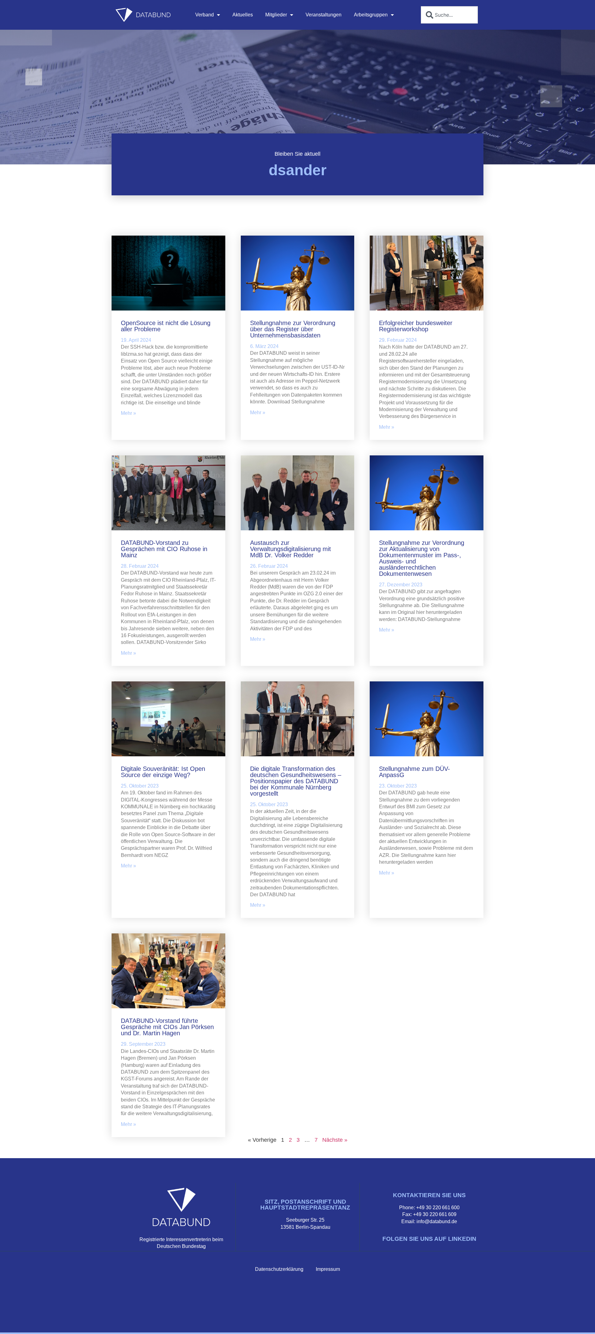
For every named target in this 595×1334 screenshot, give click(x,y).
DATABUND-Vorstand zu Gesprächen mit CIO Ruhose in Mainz (164, 548)
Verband (204, 14)
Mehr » (128, 413)
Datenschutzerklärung (279, 1269)
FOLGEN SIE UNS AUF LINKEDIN (429, 1239)
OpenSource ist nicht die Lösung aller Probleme (165, 325)
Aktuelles (242, 14)
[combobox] (449, 15)
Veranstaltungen (324, 14)
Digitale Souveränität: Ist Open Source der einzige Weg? (163, 771)
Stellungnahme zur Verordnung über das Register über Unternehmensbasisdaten (292, 329)
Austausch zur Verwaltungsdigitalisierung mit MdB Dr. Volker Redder (290, 548)
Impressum (328, 1269)
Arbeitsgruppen (371, 14)
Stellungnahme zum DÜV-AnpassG (414, 771)
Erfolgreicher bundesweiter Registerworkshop (415, 325)
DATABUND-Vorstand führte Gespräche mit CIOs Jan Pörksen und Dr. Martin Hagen (167, 1026)
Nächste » (334, 1140)
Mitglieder (276, 14)
